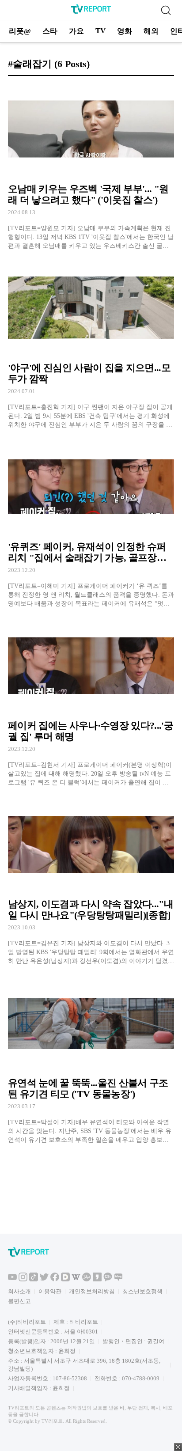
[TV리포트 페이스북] (54, 1279)
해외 (151, 31)
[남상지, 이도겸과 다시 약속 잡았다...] (91, 882)
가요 (76, 31)
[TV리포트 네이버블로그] (118, 1279)
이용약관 (49, 1291)
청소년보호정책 (142, 1291)
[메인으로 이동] (91, 12)
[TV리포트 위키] (76, 1279)
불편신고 (19, 1301)
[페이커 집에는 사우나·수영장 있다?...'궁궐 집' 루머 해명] (91, 703)
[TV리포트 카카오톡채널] (107, 1279)
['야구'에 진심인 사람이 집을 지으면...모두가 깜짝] (91, 345)
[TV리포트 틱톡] (33, 1279)
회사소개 (19, 1291)
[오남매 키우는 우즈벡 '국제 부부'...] (91, 166)
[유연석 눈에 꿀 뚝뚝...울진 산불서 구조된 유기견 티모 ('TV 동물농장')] (91, 1060)
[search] (165, 10)
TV (100, 31)
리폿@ (20, 31)
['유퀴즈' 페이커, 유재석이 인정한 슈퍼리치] (91, 524)
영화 (124, 31)
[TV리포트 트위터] (44, 1279)
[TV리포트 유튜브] (12, 1279)
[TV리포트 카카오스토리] (97, 1279)
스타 (49, 31)
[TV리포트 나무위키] (86, 1279)
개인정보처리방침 (92, 1291)
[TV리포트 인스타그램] (23, 1279)
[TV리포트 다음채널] (65, 1279)
